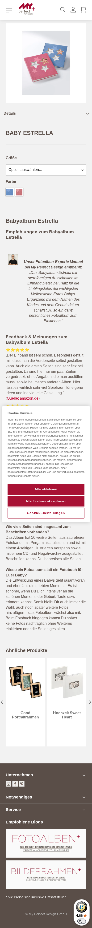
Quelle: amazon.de (22, 398)
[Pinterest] (22, 785)
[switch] (81, 921)
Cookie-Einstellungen (46, 513)
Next (90, 702)
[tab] (46, 113)
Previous (2, 702)
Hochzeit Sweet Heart (67, 715)
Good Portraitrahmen (25, 715)
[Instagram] (8, 785)
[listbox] (46, 169)
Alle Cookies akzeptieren (46, 501)
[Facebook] (15, 785)
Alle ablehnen (46, 489)
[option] (10, 192)
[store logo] (27, 9)
